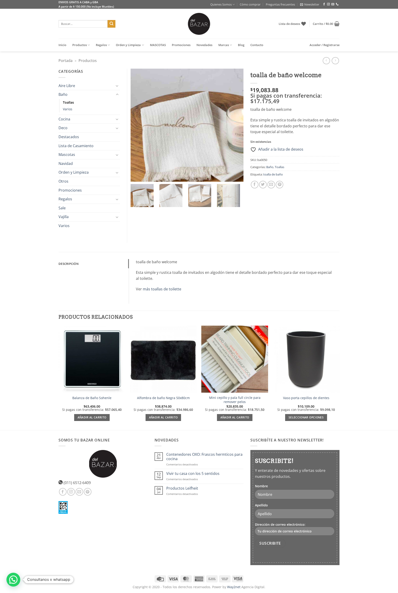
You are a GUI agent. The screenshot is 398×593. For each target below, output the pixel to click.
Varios (67, 109)
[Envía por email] (271, 184)
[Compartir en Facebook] (254, 184)
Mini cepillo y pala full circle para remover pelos (234, 400)
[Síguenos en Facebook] (324, 4)
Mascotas (67, 154)
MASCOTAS (158, 45)
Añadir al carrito (92, 417)
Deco (63, 127)
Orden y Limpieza (128, 45)
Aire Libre (67, 85)
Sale (62, 207)
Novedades (204, 45)
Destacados (69, 136)
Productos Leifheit (182, 488)
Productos (79, 45)
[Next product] (326, 60)
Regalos (101, 45)
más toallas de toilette (162, 289)
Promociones (181, 45)
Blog (241, 45)
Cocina (64, 119)
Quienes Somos (221, 4)
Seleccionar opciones (306, 417)
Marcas (223, 45)
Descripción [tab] (69, 264)
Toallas (279, 167)
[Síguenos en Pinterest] (87, 492)
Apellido (261, 505)
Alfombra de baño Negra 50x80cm (163, 398)
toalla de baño (273, 174)
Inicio (62, 45)
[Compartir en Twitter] (263, 184)
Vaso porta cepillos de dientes (306, 398)
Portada (66, 60)
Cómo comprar (250, 4)
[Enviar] (111, 24)
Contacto (256, 45)
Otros (63, 181)
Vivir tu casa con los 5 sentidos (192, 473)
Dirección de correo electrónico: (280, 524)
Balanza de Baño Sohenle (91, 398)
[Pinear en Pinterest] (279, 184)
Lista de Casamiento (76, 145)
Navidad (66, 163)
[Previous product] (335, 60)
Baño (269, 167)
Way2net (233, 587)
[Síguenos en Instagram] (328, 4)
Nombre (261, 486)
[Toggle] (117, 85)
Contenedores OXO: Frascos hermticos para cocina (204, 456)
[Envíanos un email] (332, 4)
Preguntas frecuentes (280, 4)
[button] (309, 4)
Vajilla (64, 216)
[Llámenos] (337, 4)
